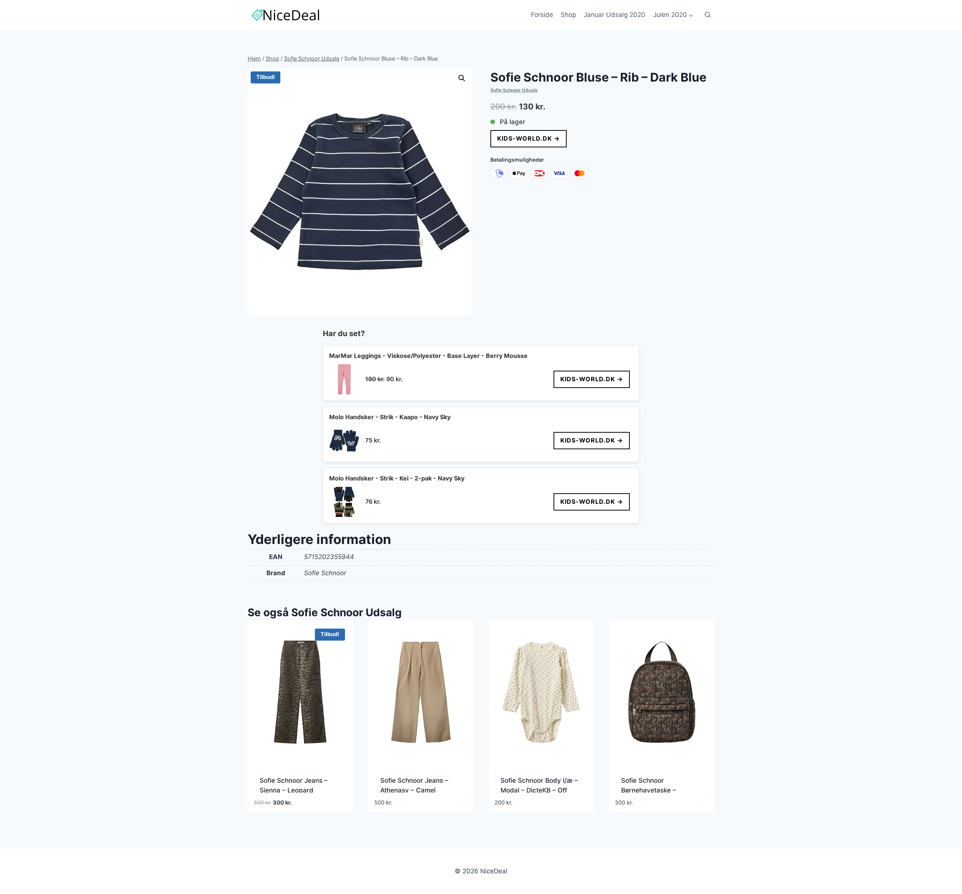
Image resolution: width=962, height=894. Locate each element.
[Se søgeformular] (707, 15)
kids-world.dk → (528, 138)
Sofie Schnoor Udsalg (514, 90)
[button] (462, 78)
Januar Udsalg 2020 (614, 14)
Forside (542, 14)
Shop (568, 14)
